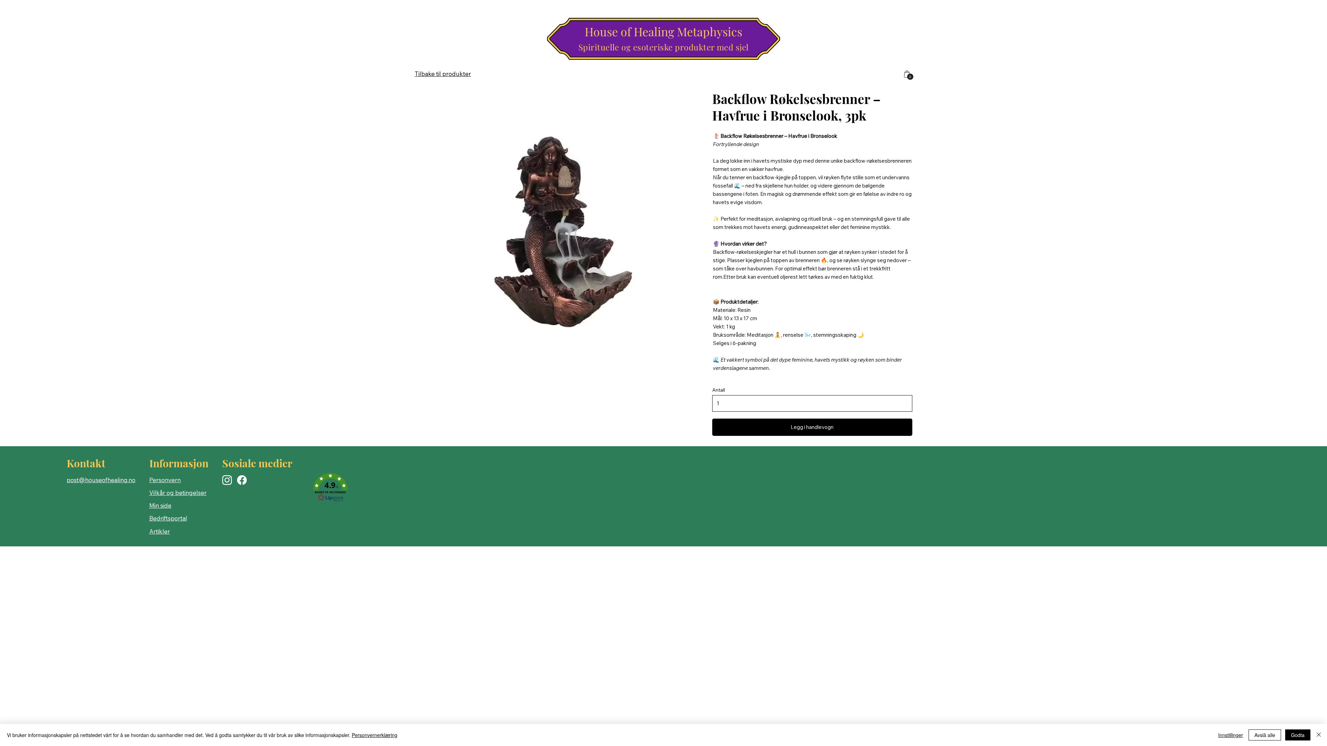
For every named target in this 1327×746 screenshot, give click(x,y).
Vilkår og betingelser (178, 492)
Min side (160, 505)
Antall (718, 390)
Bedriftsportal (168, 518)
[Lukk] (1319, 734)
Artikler (159, 531)
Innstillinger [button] (1230, 734)
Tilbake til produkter (443, 73)
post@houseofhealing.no (101, 480)
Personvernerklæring (374, 734)
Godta (1298, 734)
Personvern (165, 480)
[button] (330, 487)
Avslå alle (1264, 734)
